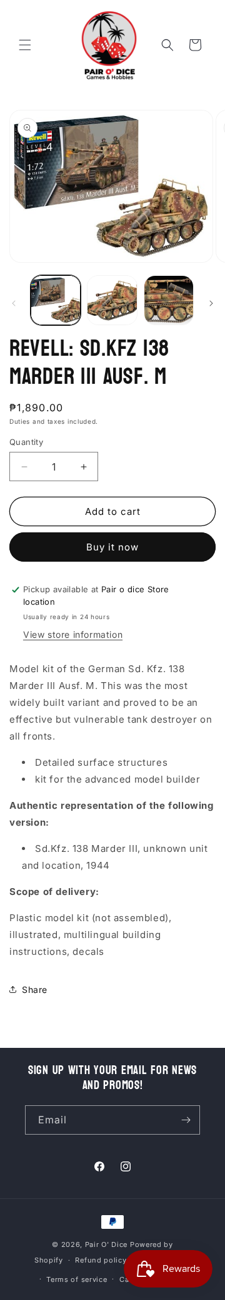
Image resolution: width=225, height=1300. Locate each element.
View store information (72, 634)
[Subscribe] (185, 1120)
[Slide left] (14, 303)
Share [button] (35, 989)
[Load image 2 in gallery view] (112, 300)
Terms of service (76, 1279)
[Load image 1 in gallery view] (56, 300)
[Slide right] (211, 303)
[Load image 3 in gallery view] (169, 300)
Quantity (26, 442)
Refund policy (100, 1260)
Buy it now (112, 547)
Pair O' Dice (106, 1244)
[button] (25, 45)
